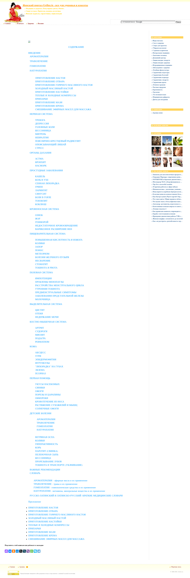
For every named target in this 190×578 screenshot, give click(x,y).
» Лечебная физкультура (160, 70)
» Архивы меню (157, 113)
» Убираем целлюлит (159, 48)
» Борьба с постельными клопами (163, 214)
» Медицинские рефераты (161, 97)
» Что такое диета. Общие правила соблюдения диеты (167, 199)
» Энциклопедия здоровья (161, 63)
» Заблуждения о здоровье (161, 68)
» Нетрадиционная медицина (162, 65)
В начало (20, 23)
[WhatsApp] (31, 551)
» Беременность (157, 90)
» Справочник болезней (160, 75)
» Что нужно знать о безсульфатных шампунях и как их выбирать (167, 201)
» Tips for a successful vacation (162, 184)
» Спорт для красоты (159, 45)
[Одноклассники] (13, 551)
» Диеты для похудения (160, 99)
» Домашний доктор (159, 58)
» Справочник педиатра (160, 77)
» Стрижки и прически (160, 50)
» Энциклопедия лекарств (161, 60)
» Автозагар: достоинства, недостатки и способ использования (167, 204)
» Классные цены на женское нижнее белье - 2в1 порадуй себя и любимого (167, 194)
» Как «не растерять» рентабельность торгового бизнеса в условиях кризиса (167, 221)
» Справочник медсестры (160, 72)
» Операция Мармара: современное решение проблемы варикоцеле (167, 177)
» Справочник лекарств (160, 80)
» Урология (156, 92)
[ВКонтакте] (10, 551)
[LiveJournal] (24, 551)
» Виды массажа (157, 41)
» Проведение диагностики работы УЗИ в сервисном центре (167, 216)
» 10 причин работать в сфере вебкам (165, 187)
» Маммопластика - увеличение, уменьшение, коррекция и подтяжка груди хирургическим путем (167, 189)
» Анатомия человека (159, 55)
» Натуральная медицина (160, 53)
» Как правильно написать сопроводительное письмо (167, 211)
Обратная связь (176, 567)
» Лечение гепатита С (159, 209)
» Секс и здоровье (158, 43)
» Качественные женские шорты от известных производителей (167, 206)
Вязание (41, 23)
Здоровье (31, 23)
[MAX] (6, 551)
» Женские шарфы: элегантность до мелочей (167, 219)
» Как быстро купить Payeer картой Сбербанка (167, 197)
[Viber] (28, 551)
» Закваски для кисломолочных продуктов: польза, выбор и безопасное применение (167, 174)
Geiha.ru (180, 572)
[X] (20, 551)
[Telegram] (38, 551)
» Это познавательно (159, 94)
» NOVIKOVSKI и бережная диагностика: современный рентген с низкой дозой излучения (167, 179)
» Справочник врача (159, 82)
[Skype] (35, 551)
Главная (8, 23)
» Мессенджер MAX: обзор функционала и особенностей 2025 (167, 182)
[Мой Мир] (17, 551)
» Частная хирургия (159, 87)
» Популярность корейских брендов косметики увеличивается (167, 192)
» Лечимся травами (158, 85)
